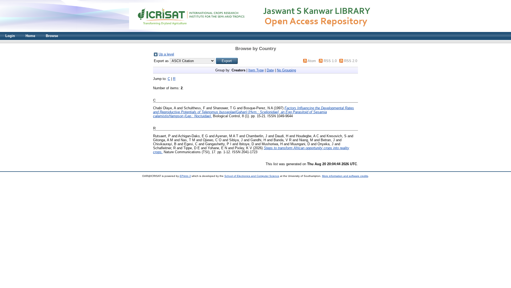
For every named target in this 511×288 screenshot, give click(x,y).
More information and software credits (345, 176)
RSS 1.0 (330, 61)
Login (10, 36)
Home (30, 36)
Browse (52, 36)
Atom (312, 61)
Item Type (256, 70)
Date (270, 70)
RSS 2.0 (350, 61)
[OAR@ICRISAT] (255, 31)
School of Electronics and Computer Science (251, 176)
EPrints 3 (185, 176)
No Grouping (286, 70)
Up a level (166, 54)
